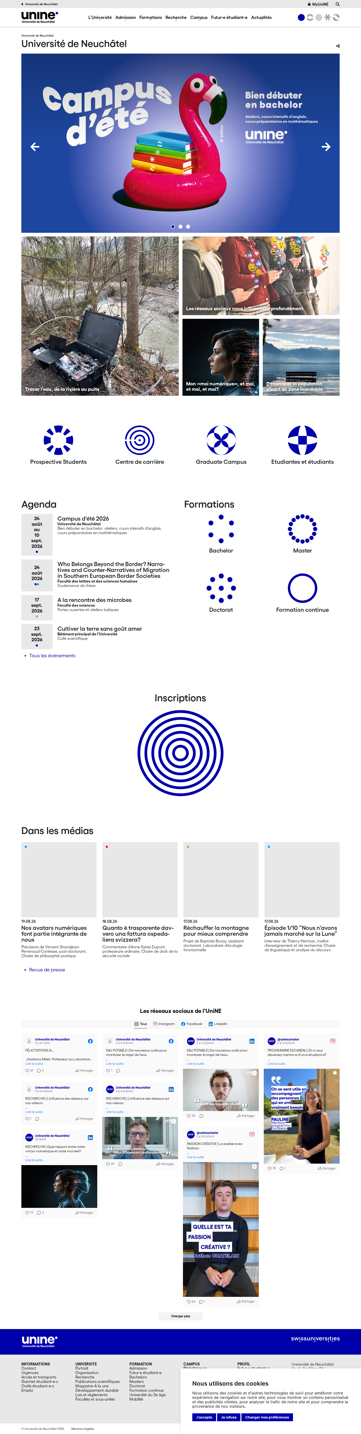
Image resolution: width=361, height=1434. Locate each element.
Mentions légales (82, 1428)
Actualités (261, 17)
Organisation (86, 1372)
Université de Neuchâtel (41, 4)
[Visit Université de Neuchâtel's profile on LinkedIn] (192, 1041)
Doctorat (137, 1386)
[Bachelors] (221, 531)
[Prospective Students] (58, 442)
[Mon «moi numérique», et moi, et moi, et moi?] (220, 357)
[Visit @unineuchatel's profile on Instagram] (273, 1041)
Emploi (27, 1390)
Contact (28, 1368)
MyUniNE (320, 4)
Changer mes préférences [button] (267, 1417)
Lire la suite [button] (34, 1064)
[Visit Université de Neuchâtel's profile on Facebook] (30, 1041)
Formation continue (146, 1390)
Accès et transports (38, 1377)
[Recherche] (338, 4)
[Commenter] (116, 1071)
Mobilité (136, 1399)
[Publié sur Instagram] (333, 1041)
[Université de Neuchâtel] (39, 17)
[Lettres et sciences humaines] (309, 17)
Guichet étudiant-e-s (39, 1381)
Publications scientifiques (97, 1381)
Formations (150, 17)
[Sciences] (318, 17)
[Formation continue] (303, 590)
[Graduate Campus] (221, 442)
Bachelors (138, 1377)
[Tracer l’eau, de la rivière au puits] (100, 316)
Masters (136, 1381)
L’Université (100, 17)
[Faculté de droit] (326, 17)
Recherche (176, 17)
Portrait (81, 1368)
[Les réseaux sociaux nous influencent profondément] (261, 275)
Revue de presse (47, 969)
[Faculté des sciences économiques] (335, 17)
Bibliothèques (195, 1368)
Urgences (29, 1372)
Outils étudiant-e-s (37, 1386)
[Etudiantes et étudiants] (303, 442)
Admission (125, 17)
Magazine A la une (92, 1386)
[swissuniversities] (315, 1339)
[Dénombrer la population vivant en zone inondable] (301, 357)
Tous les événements (52, 655)
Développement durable (97, 1390)
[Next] (326, 146)
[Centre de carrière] (140, 442)
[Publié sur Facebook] (90, 1041)
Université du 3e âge (147, 1394)
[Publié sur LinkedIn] (252, 1041)
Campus (199, 17)
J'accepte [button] (204, 1417)
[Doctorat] (221, 590)
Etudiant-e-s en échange (179, 744)
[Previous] (35, 146)
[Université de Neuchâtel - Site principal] (39, 1341)
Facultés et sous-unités (95, 1399)
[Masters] (303, 531)
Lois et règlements (91, 1394)
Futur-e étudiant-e (229, 17)
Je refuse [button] (228, 1417)
